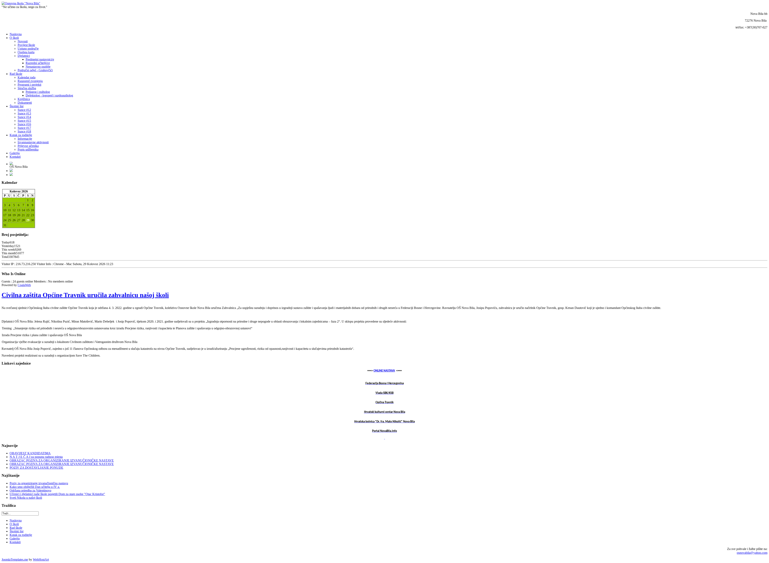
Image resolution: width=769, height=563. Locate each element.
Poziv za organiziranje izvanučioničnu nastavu (39, 483)
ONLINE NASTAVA (384, 370)
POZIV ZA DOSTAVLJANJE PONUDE (36, 467)
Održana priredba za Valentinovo (30, 490)
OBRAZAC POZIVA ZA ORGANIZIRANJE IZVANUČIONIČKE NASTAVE (62, 460)
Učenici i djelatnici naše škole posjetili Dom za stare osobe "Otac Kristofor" (57, 494)
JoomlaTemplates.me (15, 559)
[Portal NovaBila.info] (384, 437)
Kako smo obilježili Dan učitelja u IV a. (35, 487)
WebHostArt (41, 559)
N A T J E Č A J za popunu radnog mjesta (36, 456)
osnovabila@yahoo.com (752, 552)
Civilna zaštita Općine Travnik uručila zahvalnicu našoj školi (85, 295)
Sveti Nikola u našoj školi (26, 497)
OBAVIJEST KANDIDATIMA (30, 453)
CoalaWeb (24, 285)
